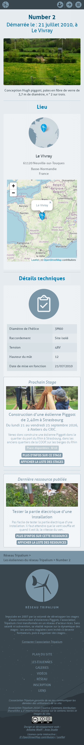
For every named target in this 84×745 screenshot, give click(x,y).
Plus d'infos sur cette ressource (42, 536)
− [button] (13, 193)
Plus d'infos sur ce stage (42, 455)
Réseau (42, 679)
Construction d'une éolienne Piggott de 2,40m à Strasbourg (42, 417)
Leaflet (35, 260)
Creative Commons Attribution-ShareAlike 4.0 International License (41, 709)
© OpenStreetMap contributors (37, 737)
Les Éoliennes (42, 662)
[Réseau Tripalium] (6, 4)
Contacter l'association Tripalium (42, 642)
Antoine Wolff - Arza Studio (42, 729)
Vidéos (42, 674)
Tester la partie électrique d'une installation (42, 514)
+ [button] (13, 186)
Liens (42, 691)
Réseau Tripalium (16, 555)
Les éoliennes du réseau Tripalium (28, 560)
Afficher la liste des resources (42, 542)
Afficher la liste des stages (42, 461)
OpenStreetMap (53, 260)
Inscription (42, 685)
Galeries (42, 668)
